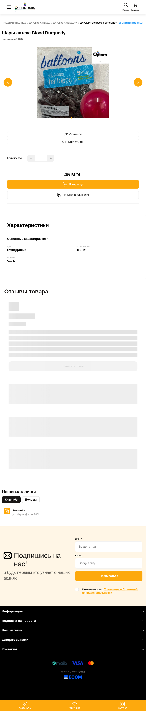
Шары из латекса (39, 23)
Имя (78, 539)
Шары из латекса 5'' (65, 23)
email (79, 555)
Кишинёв (11, 499)
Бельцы (31, 499)
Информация (12, 611)
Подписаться (109, 575)
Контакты (9, 649)
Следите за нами (15, 639)
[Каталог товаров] (9, 7)
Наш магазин (12, 630)
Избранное (74, 708)
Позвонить (24, 705)
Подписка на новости (19, 620)
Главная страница (15, 23)
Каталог (122, 708)
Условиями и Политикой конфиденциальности (110, 591)
